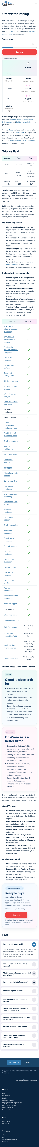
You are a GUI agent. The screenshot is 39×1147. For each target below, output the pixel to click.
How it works (6, 1110)
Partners (5, 1142)
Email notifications (11, 441)
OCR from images (10, 627)
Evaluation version (11, 658)
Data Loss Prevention (9, 1105)
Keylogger (8, 468)
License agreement (30, 1080)
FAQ (12, 31)
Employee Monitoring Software (12, 1103)
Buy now (19, 52)
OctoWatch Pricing (8, 1100)
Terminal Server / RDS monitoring (22, 140)
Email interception (11, 525)
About (4, 1135)
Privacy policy (18, 1080)
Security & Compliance (9, 1139)
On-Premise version (11, 620)
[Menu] (36, 4)
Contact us (5, 1123)
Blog (3, 1093)
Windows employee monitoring (21, 119)
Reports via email (10, 454)
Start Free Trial (14, 1062)
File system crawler (11, 567)
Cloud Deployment (8, 1107)
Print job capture (10, 546)
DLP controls (7, 122)
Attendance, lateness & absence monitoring (11, 329)
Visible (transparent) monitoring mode (10, 425)
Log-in (4, 1098)
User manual (6, 1121)
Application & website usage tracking (9, 339)
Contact (27, 1062)
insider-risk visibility (23, 122)
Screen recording (10, 481)
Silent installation (10, 615)
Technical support (10, 604)
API (3, 1137)
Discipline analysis (11, 381)
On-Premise (6, 1096)
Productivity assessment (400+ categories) (11, 349)
